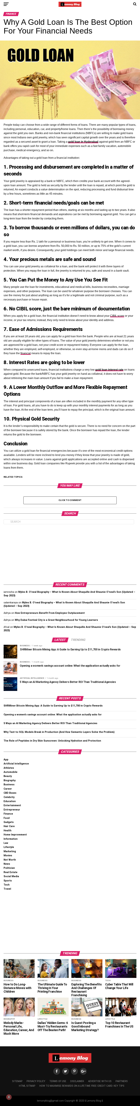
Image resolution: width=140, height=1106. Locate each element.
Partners (122, 1081)
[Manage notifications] (9, 1097)
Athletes (9, 768)
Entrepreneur (12, 809)
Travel (7, 888)
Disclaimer (77, 1081)
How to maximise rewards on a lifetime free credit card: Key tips (81, 1085)
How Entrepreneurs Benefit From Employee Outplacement (50, 613)
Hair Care (9, 826)
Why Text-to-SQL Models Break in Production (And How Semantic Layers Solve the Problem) (59, 732)
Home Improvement (15, 834)
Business (9, 784)
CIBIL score (117, 315)
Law (6, 843)
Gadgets (9, 822)
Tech (7, 884)
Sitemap (17, 1081)
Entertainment (12, 805)
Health (7, 830)
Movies (8, 855)
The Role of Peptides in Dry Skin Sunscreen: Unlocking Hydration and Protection (52, 740)
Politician (9, 868)
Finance (8, 813)
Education (10, 801)
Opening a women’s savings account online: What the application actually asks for (53, 714)
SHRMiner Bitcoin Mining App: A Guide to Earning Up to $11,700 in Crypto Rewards (53, 705)
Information (11, 838)
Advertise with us (99, 1081)
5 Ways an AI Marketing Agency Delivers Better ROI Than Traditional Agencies (50, 723)
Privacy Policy (36, 1081)
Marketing (10, 851)
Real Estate (10, 872)
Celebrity (9, 797)
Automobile (10, 772)
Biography (10, 780)
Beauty (8, 776)
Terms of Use (57, 1081)
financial (25, 353)
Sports (8, 880)
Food (7, 818)
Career (8, 788)
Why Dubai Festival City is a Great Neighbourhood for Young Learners (56, 620)
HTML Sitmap (27, 1085)
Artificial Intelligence (16, 763)
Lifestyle (9, 847)
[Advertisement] (70, 553)
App (6, 759)
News (7, 863)
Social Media (11, 876)
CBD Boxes (10, 792)
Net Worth (10, 859)
